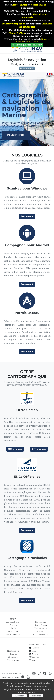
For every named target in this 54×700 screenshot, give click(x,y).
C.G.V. (13, 619)
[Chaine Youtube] (28, 677)
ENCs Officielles (40, 634)
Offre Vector (39, 449)
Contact (13, 625)
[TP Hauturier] (27, 300)
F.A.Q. (13, 628)
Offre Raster (15, 449)
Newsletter (13, 631)
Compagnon (13, 657)
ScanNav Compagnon (13, 23)
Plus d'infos (16, 135)
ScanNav (13, 654)
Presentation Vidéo (27, 68)
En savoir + (27, 216)
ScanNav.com (15, 673)
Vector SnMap (38, 4)
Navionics (41, 631)
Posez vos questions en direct (27, 45)
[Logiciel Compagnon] (27, 232)
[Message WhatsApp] (50, 673)
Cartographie (41, 622)
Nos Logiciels (13, 651)
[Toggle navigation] (40, 74)
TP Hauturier (13, 660)
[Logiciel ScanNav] (27, 176)
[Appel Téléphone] (39, 673)
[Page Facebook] (22, 677)
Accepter (19, 696)
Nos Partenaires (13, 634)
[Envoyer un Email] (34, 673)
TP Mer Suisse (32, 42)
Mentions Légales (13, 622)
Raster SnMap (20, 4)
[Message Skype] (44, 673)
